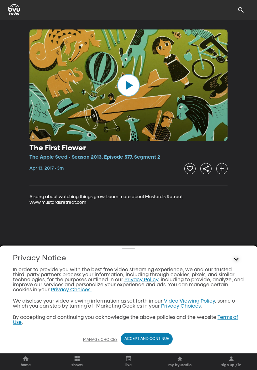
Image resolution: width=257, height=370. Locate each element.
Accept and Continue (146, 339)
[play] (128, 85)
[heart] (190, 168)
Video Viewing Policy (189, 301)
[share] (206, 168)
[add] (222, 168)
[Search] (241, 10)
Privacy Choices (181, 306)
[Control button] (236, 259)
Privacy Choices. (71, 290)
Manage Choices (100, 340)
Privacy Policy (141, 280)
